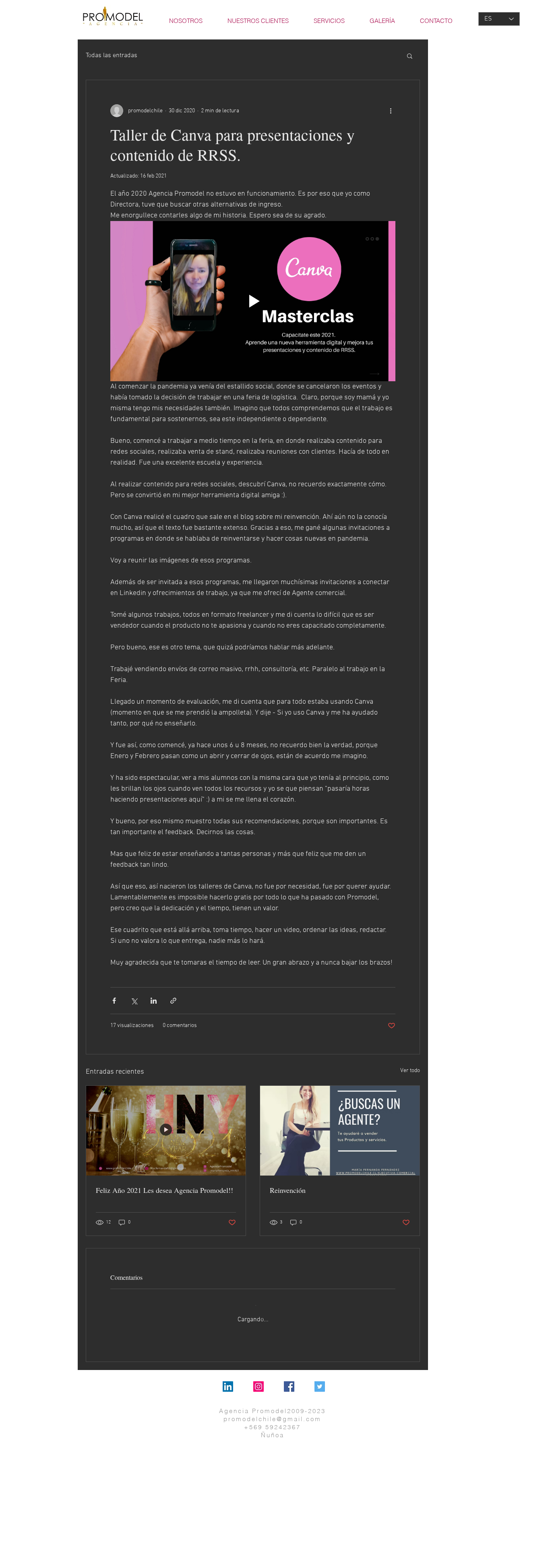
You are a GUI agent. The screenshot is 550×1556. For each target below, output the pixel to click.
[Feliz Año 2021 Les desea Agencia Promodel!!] (166, 1131)
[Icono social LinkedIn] (228, 1379)
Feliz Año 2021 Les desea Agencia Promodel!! (164, 1190)
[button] (410, 55)
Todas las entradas (111, 56)
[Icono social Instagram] (258, 1379)
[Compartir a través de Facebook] (114, 1000)
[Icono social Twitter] (319, 1379)
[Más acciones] (390, 111)
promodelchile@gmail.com (272, 1411)
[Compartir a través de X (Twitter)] (134, 1000)
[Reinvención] (340, 1131)
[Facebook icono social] (289, 1379)
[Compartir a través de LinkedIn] (153, 1000)
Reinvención (288, 1190)
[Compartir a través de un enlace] (173, 1000)
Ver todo (410, 1070)
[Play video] (252, 301)
